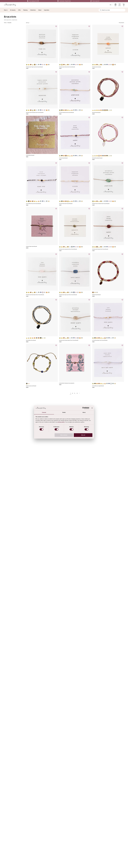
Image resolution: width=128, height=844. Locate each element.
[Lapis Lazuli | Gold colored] (103, 110)
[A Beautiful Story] (10, 5)
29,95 (27, 247)
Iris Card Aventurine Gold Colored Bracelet (66, 112)
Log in (116, 4)
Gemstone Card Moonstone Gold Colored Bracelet (34, 112)
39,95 (93, 113)
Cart (124, 4)
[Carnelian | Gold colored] (47, 64)
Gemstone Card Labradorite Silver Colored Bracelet (68, 249)
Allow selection (63, 435)
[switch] (56, 429)
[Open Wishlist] (119, 4)
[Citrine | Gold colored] (29, 64)
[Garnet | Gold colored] (31, 64)
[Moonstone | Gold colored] (33, 64)
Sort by (27, 22)
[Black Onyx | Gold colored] (49, 64)
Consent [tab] (44, 412)
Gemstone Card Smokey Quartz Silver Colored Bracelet (68, 340)
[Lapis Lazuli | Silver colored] (41, 64)
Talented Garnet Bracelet (96, 294)
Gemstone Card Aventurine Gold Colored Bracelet (100, 203)
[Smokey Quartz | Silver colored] (45, 64)
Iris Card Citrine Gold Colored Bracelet (65, 203)
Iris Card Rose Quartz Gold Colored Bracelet (99, 340)
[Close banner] (92, 407)
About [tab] (84, 412)
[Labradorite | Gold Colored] (111, 110)
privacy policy (61, 422)
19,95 (60, 113)
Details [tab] (64, 412)
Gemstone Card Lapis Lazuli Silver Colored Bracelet (68, 294)
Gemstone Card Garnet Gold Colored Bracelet (100, 249)
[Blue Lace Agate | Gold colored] (95, 110)
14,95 (27, 68)
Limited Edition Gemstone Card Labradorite (66, 383)
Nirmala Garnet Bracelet (96, 112)
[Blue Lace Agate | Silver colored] (37, 64)
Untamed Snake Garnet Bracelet (31, 246)
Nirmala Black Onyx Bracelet (31, 340)
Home (5, 22)
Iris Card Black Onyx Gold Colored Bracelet (33, 203)
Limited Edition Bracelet (30, 155)
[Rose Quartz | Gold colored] (72, 110)
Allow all (83, 435)
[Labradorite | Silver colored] (39, 64)
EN (110, 4)
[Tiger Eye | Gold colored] (35, 64)
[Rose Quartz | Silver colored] (43, 64)
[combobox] (112, 10)
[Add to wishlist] (56, 26)
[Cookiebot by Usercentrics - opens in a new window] (83, 408)
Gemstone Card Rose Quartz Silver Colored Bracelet (35, 294)
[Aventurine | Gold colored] (27, 64)
